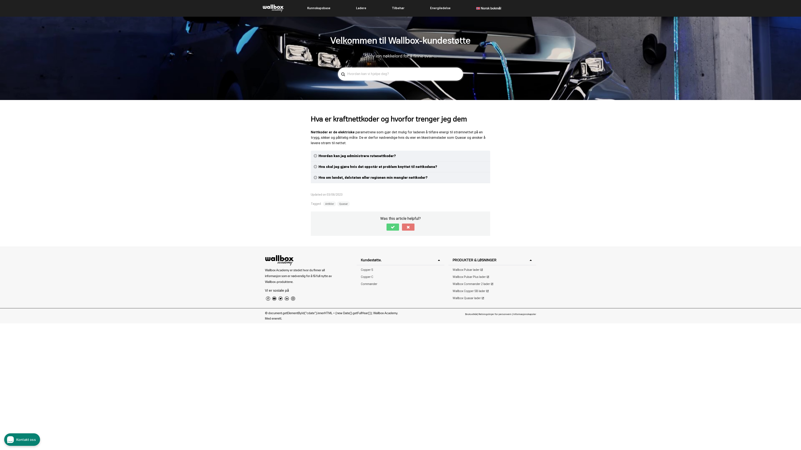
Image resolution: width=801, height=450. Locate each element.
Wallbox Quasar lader (467, 298)
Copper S (367, 270)
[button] (393, 227)
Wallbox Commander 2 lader (471, 284)
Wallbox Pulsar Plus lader (469, 277)
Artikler (329, 204)
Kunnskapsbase (318, 8)
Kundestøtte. (371, 260)
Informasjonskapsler (524, 314)
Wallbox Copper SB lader (469, 291)
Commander (369, 284)
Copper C (367, 277)
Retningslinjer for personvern (495, 314)
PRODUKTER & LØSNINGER (474, 260)
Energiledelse (440, 8)
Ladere (361, 8)
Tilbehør (398, 8)
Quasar (343, 204)
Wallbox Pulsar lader (466, 270)
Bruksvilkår (471, 314)
